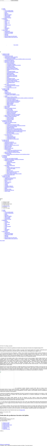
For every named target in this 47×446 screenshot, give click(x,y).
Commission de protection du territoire (14, 65)
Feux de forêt (7, 107)
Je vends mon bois (5, 139)
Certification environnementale (10, 93)
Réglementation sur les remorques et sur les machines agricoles (18, 154)
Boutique (6, 19)
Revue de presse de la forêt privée (11, 36)
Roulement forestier (10, 132)
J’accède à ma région (6, 175)
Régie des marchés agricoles (12, 80)
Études (8, 166)
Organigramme (7, 16)
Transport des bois (8, 153)
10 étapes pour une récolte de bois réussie (14, 150)
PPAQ (8, 77)
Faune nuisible (7, 106)
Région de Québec (8, 189)
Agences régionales (10, 63)
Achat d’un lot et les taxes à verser (13, 124)
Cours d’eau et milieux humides (12, 99)
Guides (6, 23)
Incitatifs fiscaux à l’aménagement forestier (14, 129)
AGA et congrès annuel (9, 10)
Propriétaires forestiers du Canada (13, 79)
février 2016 (22, 410)
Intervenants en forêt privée (9, 62)
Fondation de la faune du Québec (13, 69)
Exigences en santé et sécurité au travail (12, 145)
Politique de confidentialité (5, 444)
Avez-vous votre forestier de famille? (11, 158)
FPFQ (8, 70)
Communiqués (7, 31)
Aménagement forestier (11, 137)
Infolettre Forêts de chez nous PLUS (11, 37)
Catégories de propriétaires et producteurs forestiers (16, 125)
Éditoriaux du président (9, 32)
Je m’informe (4, 156)
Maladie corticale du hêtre (11, 112)
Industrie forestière (10, 73)
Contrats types (7, 20)
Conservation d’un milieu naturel (13, 138)
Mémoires (6, 34)
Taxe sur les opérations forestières (13, 133)
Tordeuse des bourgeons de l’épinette (13, 114)
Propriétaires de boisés (11, 78)
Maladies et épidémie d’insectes (10, 108)
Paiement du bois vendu (9, 148)
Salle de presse (5, 30)
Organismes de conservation (12, 75)
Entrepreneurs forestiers (11, 67)
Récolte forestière (8, 149)
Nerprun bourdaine (10, 118)
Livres (6, 25)
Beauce (6, 180)
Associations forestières (11, 64)
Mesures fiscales (7, 123)
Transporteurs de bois (11, 82)
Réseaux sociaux (10, 170)
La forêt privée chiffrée (9, 33)
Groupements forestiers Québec (12, 72)
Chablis (6, 95)
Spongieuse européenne (11, 113)
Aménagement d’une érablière (10, 57)
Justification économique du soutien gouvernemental (16, 130)
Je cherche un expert (6, 155)
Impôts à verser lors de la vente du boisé (14, 128)
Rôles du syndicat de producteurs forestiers (12, 152)
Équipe (6, 12)
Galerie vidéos (7, 22)
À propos (4, 9)
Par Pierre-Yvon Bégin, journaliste (6, 345)
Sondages (6, 230)
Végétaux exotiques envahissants (11, 116)
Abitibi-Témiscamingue (9, 178)
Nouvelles (6, 35)
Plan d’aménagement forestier (10, 84)
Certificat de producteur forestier (10, 122)
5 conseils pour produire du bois (12, 151)
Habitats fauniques (10, 103)
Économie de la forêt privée (10, 61)
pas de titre (6, 91)
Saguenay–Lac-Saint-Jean (9, 190)
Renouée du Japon (10, 119)
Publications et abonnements (10, 165)
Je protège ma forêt (5, 88)
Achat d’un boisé (10, 135)
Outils (6, 26)
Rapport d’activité (8, 17)
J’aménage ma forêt (5, 53)
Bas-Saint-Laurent (8, 179)
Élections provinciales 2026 (10, 174)
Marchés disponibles (8, 146)
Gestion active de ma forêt (11, 87)
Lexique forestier (8, 24)
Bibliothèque (4, 18)
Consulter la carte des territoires (10, 177)
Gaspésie (6, 183)
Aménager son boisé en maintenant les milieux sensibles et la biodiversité (20, 97)
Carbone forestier (8, 92)
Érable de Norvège (10, 117)
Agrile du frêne (9, 109)
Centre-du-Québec (8, 181)
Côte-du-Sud (7, 182)
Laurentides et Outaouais (9, 187)
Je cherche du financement (7, 120)
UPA (8, 83)
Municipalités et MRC (11, 74)
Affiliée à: (2, 430)
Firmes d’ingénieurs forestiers (12, 68)
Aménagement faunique (11, 136)
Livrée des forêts (10, 110)
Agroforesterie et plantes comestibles (11, 56)
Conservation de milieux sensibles (11, 96)
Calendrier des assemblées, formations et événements (14, 159)
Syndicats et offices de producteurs (13, 81)
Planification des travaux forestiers (13, 85)
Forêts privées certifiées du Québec (13, 94)
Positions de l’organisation (9, 160)
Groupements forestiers (11, 71)
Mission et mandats (8, 14)
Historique (6, 13)
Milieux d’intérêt (10, 104)
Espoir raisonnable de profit (12, 126)
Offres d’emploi (7, 15)
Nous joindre (16, 44)
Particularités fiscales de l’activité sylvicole (14, 131)
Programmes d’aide (8, 134)
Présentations (7, 27)
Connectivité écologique (11, 98)
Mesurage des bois (8, 147)
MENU (1, 198)
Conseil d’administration (9, 11)
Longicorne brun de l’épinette (12, 111)
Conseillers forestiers (10, 66)
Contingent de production (9, 141)
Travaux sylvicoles (8, 86)
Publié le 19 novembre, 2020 (5, 411)
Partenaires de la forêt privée (12, 76)
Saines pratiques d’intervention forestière (12, 115)
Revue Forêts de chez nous (12, 172)
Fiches (6, 21)
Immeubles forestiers (10, 127)
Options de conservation (11, 105)
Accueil (3, 8)
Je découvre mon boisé (9, 55)
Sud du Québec (7, 191)
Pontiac (6, 188)
